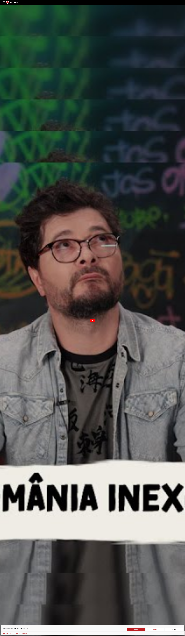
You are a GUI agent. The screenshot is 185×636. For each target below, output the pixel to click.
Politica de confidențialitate (21, 633)
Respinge (155, 629)
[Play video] (92, 320)
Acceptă (136, 629)
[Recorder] (12, 2)
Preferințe (174, 629)
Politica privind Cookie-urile (8, 633)
